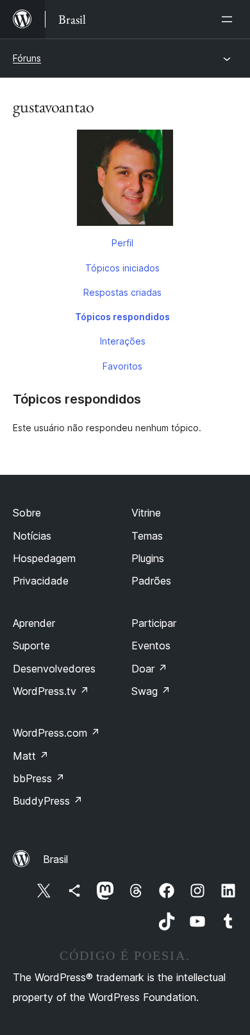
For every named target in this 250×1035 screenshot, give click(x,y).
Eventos (151, 645)
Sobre (27, 512)
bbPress (39, 778)
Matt (31, 755)
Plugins (147, 558)
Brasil (55, 859)
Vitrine (146, 512)
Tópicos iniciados (122, 267)
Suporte (31, 645)
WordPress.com (56, 732)
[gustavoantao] (125, 180)
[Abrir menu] (229, 19)
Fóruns (27, 58)
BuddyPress (48, 800)
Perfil (122, 242)
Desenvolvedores (54, 668)
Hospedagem (44, 558)
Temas (147, 535)
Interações (123, 341)
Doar (149, 668)
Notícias (32, 535)
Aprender (34, 623)
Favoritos (122, 366)
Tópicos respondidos (122, 316)
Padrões (151, 580)
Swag (151, 691)
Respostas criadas (122, 292)
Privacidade (41, 580)
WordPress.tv (51, 691)
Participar (153, 623)
